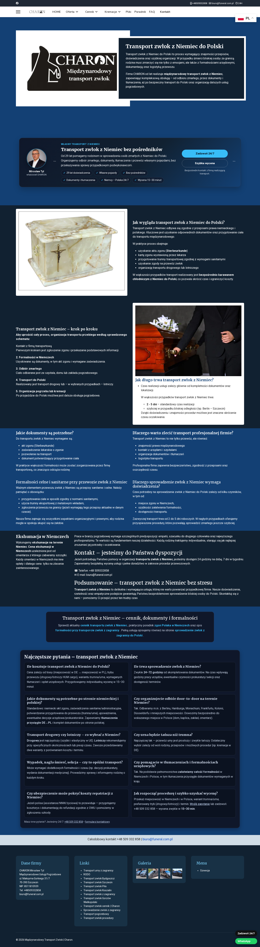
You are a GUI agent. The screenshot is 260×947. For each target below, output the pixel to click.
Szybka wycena (205, 163)
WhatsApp (244, 941)
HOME (56, 12)
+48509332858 (199, 3)
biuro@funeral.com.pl (223, 3)
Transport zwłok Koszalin (97, 890)
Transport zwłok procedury (98, 918)
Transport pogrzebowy (96, 914)
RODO (86, 874)
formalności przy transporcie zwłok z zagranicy (87, 630)
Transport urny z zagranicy (98, 870)
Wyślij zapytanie (200, 804)
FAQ (152, 12)
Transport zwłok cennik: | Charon (101, 906)
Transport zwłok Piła (94, 886)
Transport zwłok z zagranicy (99, 894)
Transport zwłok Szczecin (97, 882)
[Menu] (18, 12)
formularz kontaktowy (97, 821)
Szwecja (205, 870)
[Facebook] (17, 3)
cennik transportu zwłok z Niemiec (104, 625)
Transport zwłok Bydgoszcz (99, 878)
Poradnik (140, 12)
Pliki (128, 12)
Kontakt (165, 12)
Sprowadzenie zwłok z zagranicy (101, 910)
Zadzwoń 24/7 (246, 933)
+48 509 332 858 (73, 821)
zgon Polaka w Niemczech (172, 625)
